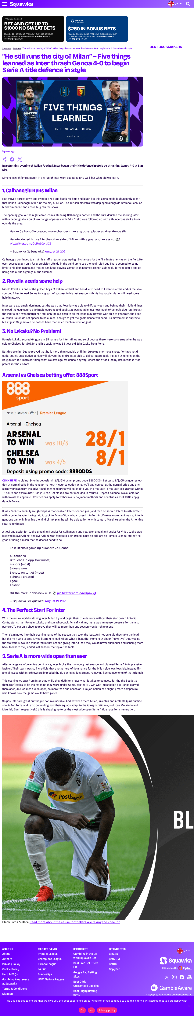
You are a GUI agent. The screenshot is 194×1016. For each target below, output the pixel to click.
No (91, 1010)
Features (17, 48)
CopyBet (114, 969)
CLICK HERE (9, 480)
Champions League (50, 959)
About (6, 954)
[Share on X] (19, 159)
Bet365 (113, 954)
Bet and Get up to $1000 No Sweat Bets (29, 26)
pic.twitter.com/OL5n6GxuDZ (30, 243)
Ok (82, 1010)
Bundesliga (45, 974)
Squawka (6, 48)
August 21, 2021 (55, 251)
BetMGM (114, 959)
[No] (189, 1006)
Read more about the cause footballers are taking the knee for (75, 922)
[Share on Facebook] (12, 159)
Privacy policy (107, 1010)
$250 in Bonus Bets (92, 29)
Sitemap (7, 994)
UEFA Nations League (51, 979)
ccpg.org (12, 39)
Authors (7, 959)
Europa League (47, 964)
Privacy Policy (11, 964)
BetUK (113, 964)
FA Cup (42, 969)
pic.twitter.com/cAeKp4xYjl (76, 593)
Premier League (48, 954)
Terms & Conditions (14, 988)
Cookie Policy (10, 969)
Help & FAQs (10, 974)
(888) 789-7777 (41, 36)
